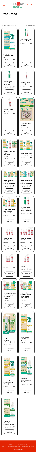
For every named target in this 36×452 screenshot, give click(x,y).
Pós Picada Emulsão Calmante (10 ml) (9, 340)
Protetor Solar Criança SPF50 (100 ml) (8, 382)
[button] (4, 5)
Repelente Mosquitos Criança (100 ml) (9, 423)
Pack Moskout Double (25, 265)
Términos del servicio (19, 449)
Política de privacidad (28, 446)
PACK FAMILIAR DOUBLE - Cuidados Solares (9, 182)
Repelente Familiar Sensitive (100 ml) (26, 380)
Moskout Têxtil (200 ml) (8, 110)
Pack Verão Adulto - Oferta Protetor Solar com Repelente (10, 296)
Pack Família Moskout (8, 238)
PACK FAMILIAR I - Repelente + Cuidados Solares (26, 182)
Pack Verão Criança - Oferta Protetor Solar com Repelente (25, 295)
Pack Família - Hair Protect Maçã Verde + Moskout (26, 209)
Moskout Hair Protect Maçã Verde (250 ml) (8, 83)
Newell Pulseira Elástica (25, 124)
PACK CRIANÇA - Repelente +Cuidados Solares (9, 154)
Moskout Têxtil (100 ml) (25, 83)
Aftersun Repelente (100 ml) (8, 55)
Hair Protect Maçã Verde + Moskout (26, 40)
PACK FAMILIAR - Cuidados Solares (26, 154)
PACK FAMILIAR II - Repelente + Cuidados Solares (9, 211)
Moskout (16, 444)
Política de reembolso (14, 446)
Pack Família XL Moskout (25, 238)
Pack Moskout (8, 265)
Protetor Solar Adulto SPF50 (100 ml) (25, 338)
